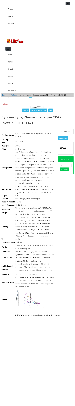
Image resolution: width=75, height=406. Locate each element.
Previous (25, 109)
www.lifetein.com (38, 313)
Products (10, 67)
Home (11, 9)
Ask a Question (63, 137)
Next (50, 109)
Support (10, 74)
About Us (10, 81)
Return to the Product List (38, 109)
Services (10, 60)
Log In (11, 16)
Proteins (14, 93)
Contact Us (11, 87)
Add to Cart (64, 168)
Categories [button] (11, 22)
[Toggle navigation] (68, 3)
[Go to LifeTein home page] (36, 40)
